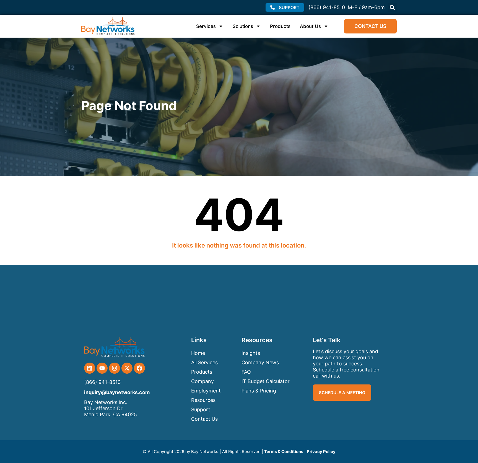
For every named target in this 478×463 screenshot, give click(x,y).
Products (280, 26)
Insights (250, 353)
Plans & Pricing (258, 391)
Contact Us (204, 419)
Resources (203, 400)
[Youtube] (102, 368)
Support (200, 409)
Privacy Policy (321, 451)
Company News (260, 362)
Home (198, 353)
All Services (204, 362)
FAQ (246, 372)
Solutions (243, 26)
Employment (206, 391)
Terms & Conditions (283, 451)
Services (206, 26)
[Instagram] (114, 368)
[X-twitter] (127, 368)
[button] (392, 7)
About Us (310, 26)
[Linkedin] (89, 368)
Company (202, 381)
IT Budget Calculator (265, 381)
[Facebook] (139, 368)
